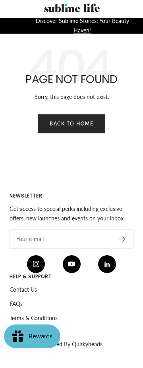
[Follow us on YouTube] (72, 264)
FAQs (16, 303)
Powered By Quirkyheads (71, 344)
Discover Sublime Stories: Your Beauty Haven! (82, 25)
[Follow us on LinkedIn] (107, 264)
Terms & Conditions (34, 318)
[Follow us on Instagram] (36, 264)
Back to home (71, 124)
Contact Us (23, 289)
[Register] (122, 239)
